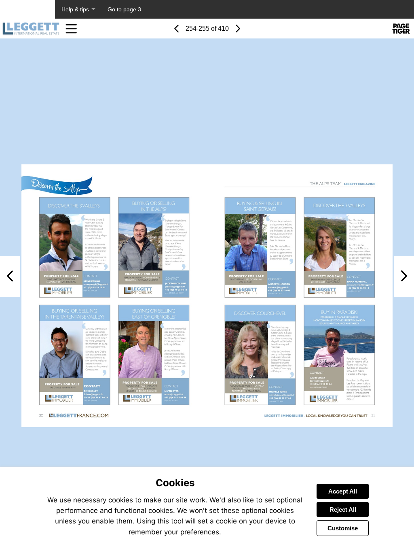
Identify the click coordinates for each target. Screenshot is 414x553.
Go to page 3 (124, 9)
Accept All (342, 491)
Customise (342, 528)
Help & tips (75, 9)
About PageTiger (27, 9)
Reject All (343, 509)
